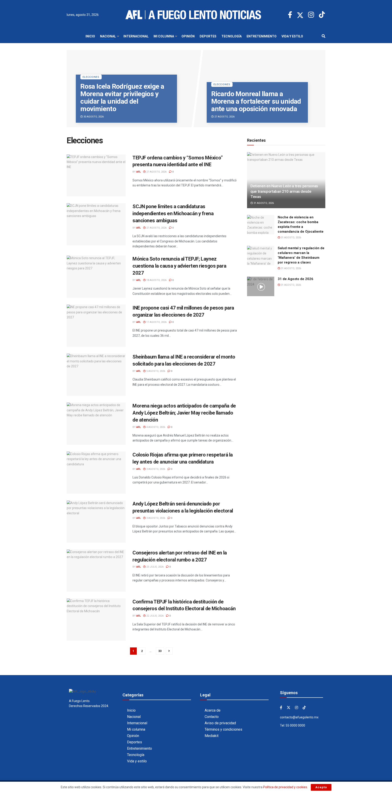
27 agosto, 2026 (224, 116)
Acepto (321, 787)
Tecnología (231, 36)
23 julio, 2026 (155, 566)
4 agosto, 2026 (155, 427)
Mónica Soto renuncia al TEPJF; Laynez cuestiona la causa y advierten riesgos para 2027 (179, 266)
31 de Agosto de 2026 (295, 279)
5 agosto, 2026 (155, 371)
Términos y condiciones (223, 729)
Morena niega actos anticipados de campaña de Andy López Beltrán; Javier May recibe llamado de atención (184, 413)
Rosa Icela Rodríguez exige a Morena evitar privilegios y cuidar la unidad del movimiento (122, 97)
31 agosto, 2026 (263, 203)
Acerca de (212, 710)
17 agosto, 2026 (156, 322)
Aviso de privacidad (220, 723)
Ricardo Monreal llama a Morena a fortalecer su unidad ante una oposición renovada (256, 101)
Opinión (188, 36)
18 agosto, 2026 (156, 280)
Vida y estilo (292, 36)
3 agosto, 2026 (155, 469)
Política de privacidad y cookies (285, 787)
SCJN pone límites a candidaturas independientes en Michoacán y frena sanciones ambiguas (173, 213)
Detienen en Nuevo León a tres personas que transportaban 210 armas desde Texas (284, 191)
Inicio (90, 36)
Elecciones (91, 77)
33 (160, 651)
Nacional (108, 36)
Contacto (212, 717)
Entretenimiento (262, 36)
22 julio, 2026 (155, 615)
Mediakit (211, 736)
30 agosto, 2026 (93, 116)
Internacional (136, 36)
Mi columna (164, 36)
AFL (138, 171)
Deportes (208, 36)
